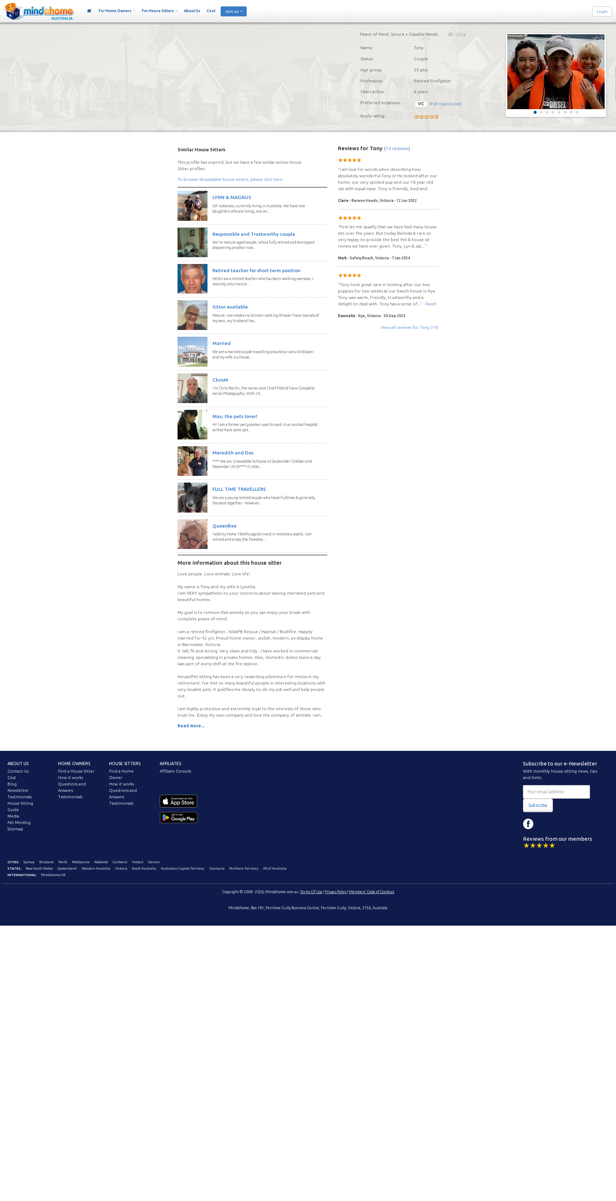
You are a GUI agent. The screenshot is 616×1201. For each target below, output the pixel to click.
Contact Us (18, 771)
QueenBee (224, 526)
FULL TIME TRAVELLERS (239, 489)
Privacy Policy (335, 892)
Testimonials (19, 797)
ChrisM (220, 380)
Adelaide (101, 862)
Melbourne (80, 862)
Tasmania (217, 868)
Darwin (154, 862)
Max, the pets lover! (234, 416)
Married (221, 343)
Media (13, 816)
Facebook (528, 824)
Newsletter (18, 790)
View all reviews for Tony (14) (409, 327)
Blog (12, 784)
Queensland (67, 868)
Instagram (544, 824)
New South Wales (39, 868)
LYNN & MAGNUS (231, 197)
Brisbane (46, 862)
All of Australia (275, 868)
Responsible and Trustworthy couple (253, 234)
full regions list (445, 103)
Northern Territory (243, 868)
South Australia (144, 868)
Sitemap (15, 829)
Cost (211, 11)
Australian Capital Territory (182, 868)
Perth (62, 862)
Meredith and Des (232, 453)
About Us (192, 11)
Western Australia (96, 868)
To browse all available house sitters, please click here (230, 179)
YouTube (560, 824)
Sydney (29, 862)
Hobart (137, 862)
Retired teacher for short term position (256, 270)
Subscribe (537, 805)
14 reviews (397, 148)
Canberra (120, 862)
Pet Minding (19, 822)
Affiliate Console (175, 771)
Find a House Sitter (76, 771)
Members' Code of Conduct (371, 892)
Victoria (121, 868)
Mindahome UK (53, 875)
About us (18, 763)
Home (89, 11)
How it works (70, 777)
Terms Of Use (311, 892)
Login (602, 11)
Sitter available (230, 307)
